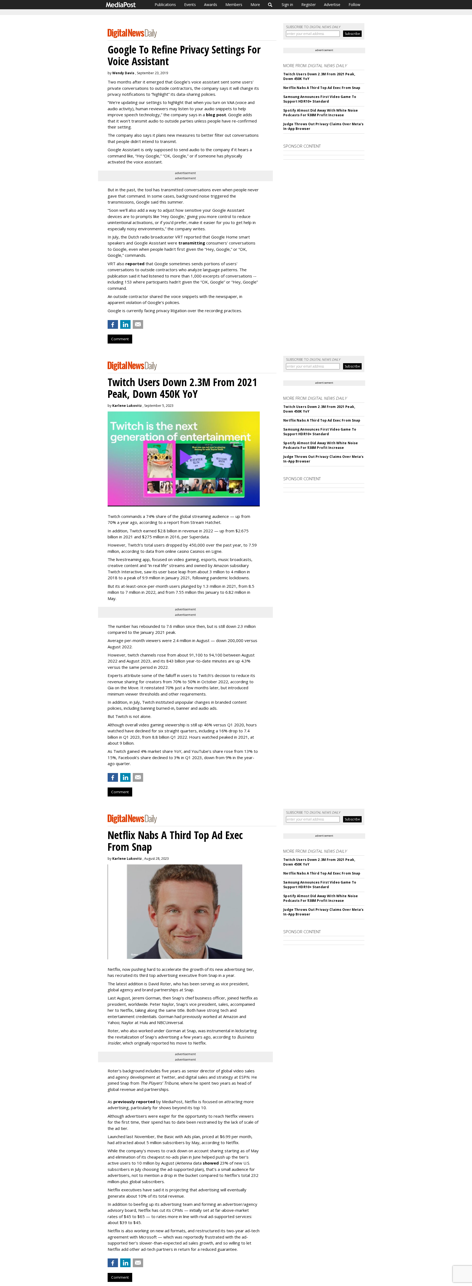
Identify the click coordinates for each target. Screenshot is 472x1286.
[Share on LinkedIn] (125, 324)
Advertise (332, 4)
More (255, 4)
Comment (120, 338)
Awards (210, 4)
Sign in (287, 4)
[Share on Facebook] (113, 324)
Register (308, 4)
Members (233, 4)
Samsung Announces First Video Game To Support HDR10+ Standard (319, 99)
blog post (216, 114)
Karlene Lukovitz (127, 405)
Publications (165, 4)
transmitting (191, 243)
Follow (354, 4)
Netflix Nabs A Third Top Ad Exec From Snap (321, 87)
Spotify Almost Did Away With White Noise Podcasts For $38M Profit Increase (320, 112)
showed (211, 1163)
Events (190, 4)
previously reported (134, 1101)
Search (270, 4)
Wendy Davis (123, 73)
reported (134, 263)
